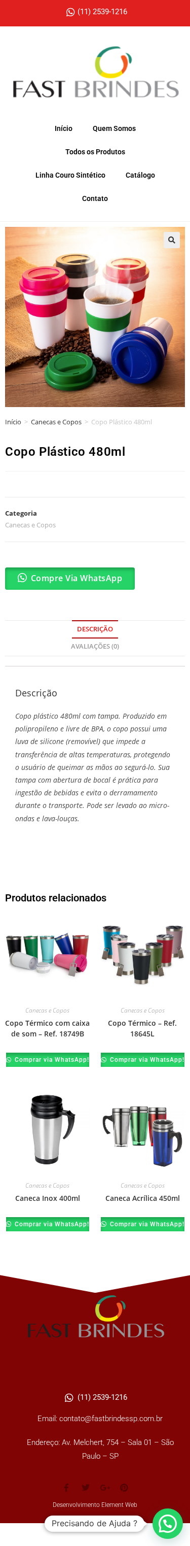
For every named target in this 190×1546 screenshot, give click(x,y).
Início (63, 128)
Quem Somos (114, 128)
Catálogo (140, 175)
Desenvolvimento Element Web (95, 1504)
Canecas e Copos (56, 421)
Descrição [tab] (95, 629)
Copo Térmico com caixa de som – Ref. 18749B (47, 1028)
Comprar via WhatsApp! (51, 1059)
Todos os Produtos (95, 152)
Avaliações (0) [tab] (95, 646)
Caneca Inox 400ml (47, 1198)
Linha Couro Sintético (70, 175)
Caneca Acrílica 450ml (142, 1198)
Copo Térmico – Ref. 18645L (142, 1028)
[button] (172, 240)
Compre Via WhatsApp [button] (77, 578)
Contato (95, 198)
